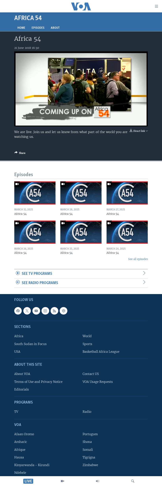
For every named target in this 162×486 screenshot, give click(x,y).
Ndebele (20, 473)
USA (17, 352)
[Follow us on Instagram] (45, 311)
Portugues (90, 434)
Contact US (91, 374)
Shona (87, 442)
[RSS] (54, 311)
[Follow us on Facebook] (18, 311)
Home (21, 28)
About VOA (22, 374)
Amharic (20, 442)
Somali (88, 450)
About (55, 28)
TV (16, 412)
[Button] (19, 153)
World (87, 336)
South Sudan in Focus (30, 344)
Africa (18, 336)
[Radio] (98, 481)
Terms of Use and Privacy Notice (38, 382)
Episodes (38, 28)
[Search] (133, 481)
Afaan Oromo (24, 434)
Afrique (19, 450)
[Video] (62, 481)
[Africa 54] (35, 193)
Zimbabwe (90, 465)
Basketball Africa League (101, 352)
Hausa (19, 457)
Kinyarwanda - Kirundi (31, 465)
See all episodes (138, 259)
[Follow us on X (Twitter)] (27, 311)
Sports (87, 344)
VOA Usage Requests (98, 382)
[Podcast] (63, 311)
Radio (87, 412)
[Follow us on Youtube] (36, 311)
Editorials (21, 389)
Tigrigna (89, 457)
